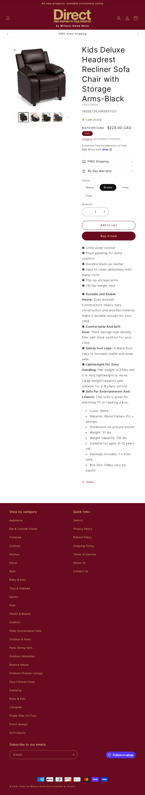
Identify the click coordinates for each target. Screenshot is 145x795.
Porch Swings (18, 724)
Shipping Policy (83, 545)
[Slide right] (68, 117)
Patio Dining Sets (20, 647)
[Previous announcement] (7, 34)
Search (78, 520)
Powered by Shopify (64, 786)
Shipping (87, 138)
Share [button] (90, 482)
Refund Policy (82, 537)
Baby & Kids (17, 579)
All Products (17, 732)
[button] (8, 18)
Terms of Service (84, 554)
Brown (108, 187)
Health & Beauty (20, 613)
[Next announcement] (137, 34)
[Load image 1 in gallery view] (23, 117)
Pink (91, 196)
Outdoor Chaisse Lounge (25, 673)
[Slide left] (13, 117)
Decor (13, 562)
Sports (13, 596)
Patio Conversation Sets (25, 630)
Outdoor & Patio (20, 639)
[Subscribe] (73, 754)
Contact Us (80, 571)
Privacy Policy (82, 528)
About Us (79, 562)
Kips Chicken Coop (22, 681)
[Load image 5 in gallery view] (58, 117)
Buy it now (109, 236)
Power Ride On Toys (22, 715)
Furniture (15, 537)
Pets (12, 605)
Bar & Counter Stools (23, 528)
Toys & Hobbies (19, 588)
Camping (15, 690)
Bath (12, 571)
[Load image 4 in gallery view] (46, 117)
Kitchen (14, 554)
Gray (127, 188)
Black (92, 188)
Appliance (16, 520)
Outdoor (14, 545)
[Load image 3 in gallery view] (35, 117)
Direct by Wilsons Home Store (36, 786)
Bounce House (19, 664)
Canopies (15, 707)
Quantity (87, 204)
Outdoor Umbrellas (22, 656)
